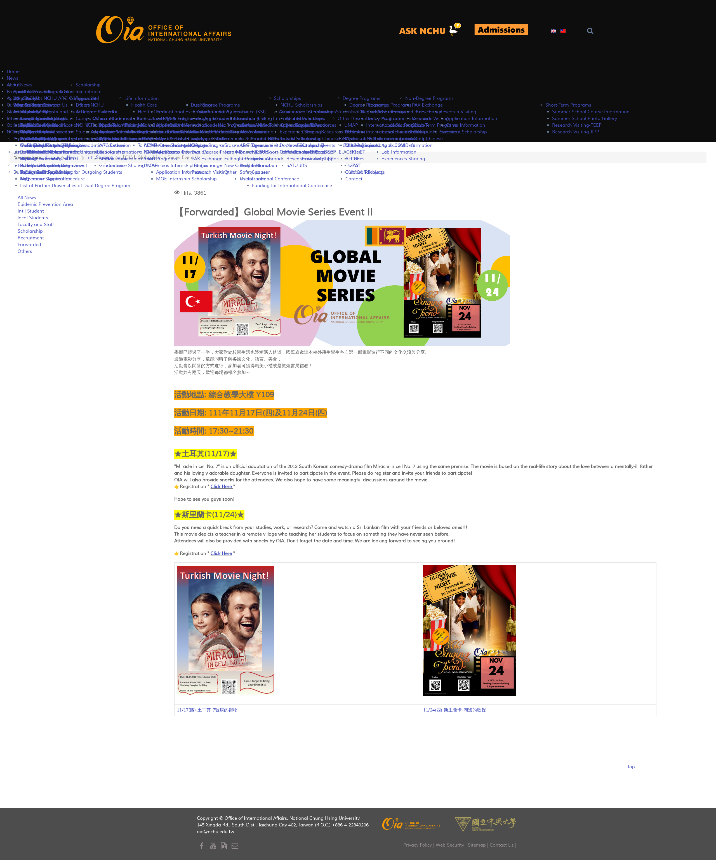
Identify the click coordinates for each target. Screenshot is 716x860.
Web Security (450, 845)
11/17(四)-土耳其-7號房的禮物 (207, 710)
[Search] (591, 31)
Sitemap (477, 845)
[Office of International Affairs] (164, 30)
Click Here (221, 486)
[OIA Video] (226, 846)
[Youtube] (215, 846)
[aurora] (433, 30)
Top (631, 767)
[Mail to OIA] (236, 846)
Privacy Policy (417, 845)
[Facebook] (205, 846)
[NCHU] (485, 823)
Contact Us (502, 845)
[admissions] (501, 30)
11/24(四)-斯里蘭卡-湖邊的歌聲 (454, 710)
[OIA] (411, 823)
